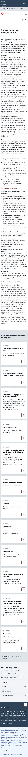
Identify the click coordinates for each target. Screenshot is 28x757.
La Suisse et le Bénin (10, 14)
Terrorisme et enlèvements (9, 188)
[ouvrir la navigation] (25, 13)
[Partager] (26, 19)
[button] (25, 705)
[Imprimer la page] (22, 19)
